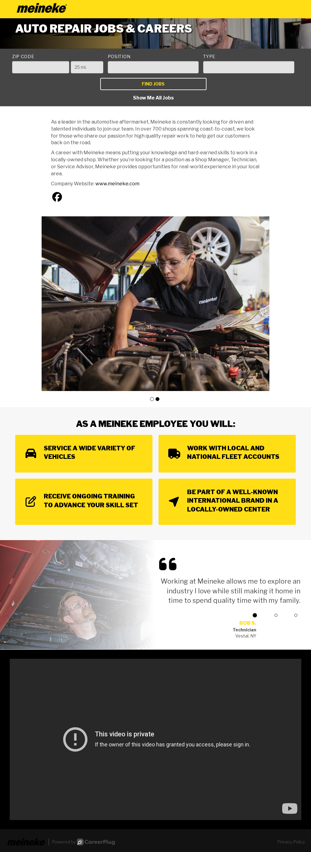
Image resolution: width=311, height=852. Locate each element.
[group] (155, 303)
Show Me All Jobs (153, 98)
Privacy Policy (291, 841)
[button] (152, 399)
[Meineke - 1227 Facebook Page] (57, 197)
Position (119, 56)
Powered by (64, 841)
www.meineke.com (117, 184)
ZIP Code (23, 56)
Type (209, 56)
